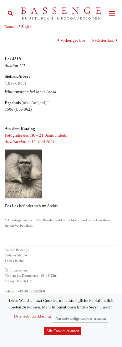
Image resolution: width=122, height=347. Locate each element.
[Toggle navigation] (112, 13)
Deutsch (11, 27)
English (26, 27)
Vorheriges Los (72, 40)
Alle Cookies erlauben (62, 331)
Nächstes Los (103, 40)
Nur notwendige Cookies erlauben (80, 319)
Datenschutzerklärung (32, 316)
